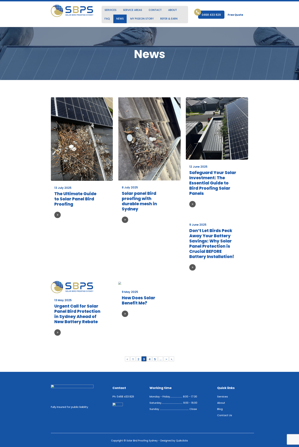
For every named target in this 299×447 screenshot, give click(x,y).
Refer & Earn (169, 18)
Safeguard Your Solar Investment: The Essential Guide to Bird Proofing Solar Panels (212, 183)
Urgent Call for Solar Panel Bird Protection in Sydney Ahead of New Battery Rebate (77, 314)
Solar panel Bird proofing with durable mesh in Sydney (139, 201)
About (172, 10)
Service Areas (132, 10)
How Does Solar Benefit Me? (138, 300)
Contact (155, 10)
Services (110, 10)
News (120, 18)
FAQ (107, 18)
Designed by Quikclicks (174, 440)
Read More (57, 215)
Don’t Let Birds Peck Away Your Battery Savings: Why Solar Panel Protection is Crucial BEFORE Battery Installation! (211, 243)
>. (172, 359)
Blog (220, 409)
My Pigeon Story (142, 18)
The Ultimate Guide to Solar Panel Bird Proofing (75, 199)
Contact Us (224, 415)
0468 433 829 (211, 15)
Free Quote (235, 15)
